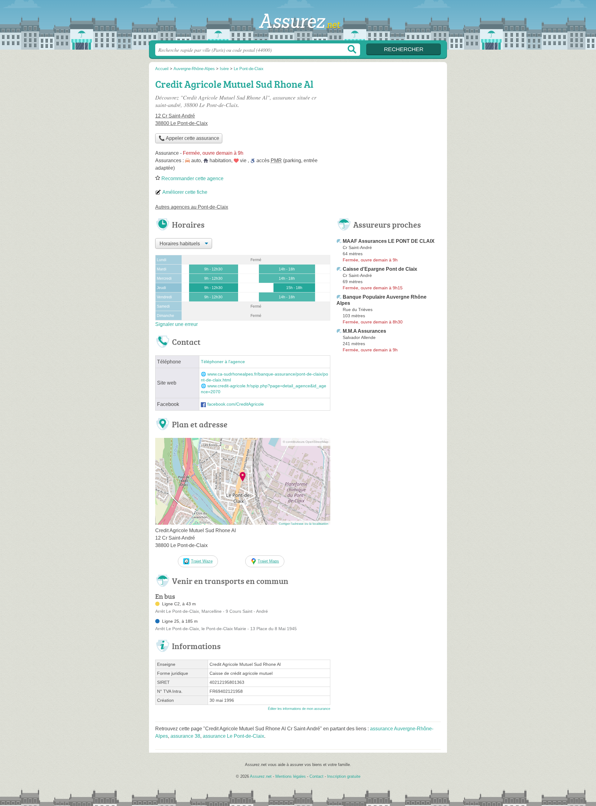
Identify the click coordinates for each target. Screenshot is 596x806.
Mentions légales (290, 776)
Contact (316, 776)
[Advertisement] (388, 119)
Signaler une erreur (176, 324)
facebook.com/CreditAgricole (235, 404)
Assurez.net (298, 22)
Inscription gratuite (343, 776)
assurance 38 (185, 736)
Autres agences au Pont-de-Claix (191, 207)
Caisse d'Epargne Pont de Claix (380, 269)
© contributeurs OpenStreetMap (305, 441)
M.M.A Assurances (364, 331)
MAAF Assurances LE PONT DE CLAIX (389, 241)
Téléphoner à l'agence (223, 361)
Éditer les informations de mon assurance (299, 708)
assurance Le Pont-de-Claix (233, 736)
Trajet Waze (202, 561)
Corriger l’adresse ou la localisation (303, 523)
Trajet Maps (268, 561)
